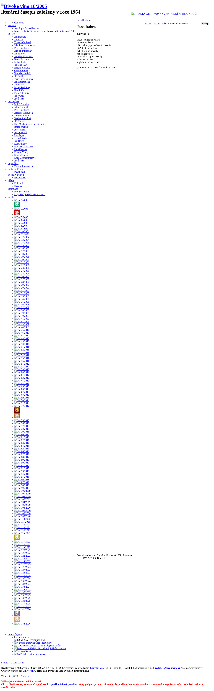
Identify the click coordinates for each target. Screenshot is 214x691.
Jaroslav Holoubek (23, 56)
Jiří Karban (19, 121)
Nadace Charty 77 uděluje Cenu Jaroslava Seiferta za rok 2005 (45, 31)
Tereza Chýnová (22, 115)
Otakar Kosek (21, 70)
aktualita (12, 25)
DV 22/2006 (89, 558)
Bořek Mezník (21, 126)
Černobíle (19, 22)
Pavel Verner (20, 149)
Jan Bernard (20, 36)
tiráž (164, 23)
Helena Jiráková (22, 67)
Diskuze (18, 186)
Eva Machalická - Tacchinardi (29, 124)
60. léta (11, 34)
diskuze (148, 23)
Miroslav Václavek (23, 146)
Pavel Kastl (20, 172)
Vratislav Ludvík (22, 73)
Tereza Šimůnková (23, 166)
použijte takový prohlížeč (64, 684)
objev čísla (13, 163)
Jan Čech (18, 39)
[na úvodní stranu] (24, 6)
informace (13, 188)
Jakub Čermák (21, 107)
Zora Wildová (21, 155)
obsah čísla (13, 101)
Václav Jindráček (22, 118)
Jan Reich (19, 84)
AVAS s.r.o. (27, 676)
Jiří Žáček (19, 98)
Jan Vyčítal (19, 96)
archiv (157, 23)
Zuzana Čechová (22, 42)
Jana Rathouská (22, 81)
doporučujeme (15, 634)
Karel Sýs (19, 90)
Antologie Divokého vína (26, 28)
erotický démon (15, 169)
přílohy (11, 180)
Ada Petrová (20, 132)
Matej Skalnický (22, 87)
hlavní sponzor (21, 637)
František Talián (22, 93)
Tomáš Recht (20, 138)
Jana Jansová (20, 65)
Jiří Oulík (18, 76)
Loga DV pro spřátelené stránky (30, 194)
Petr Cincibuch (21, 48)
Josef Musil (20, 129)
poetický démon (16, 174)
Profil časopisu (21, 191)
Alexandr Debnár (22, 50)
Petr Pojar (19, 135)
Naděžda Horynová (24, 59)
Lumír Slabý (20, 143)
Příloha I (18, 183)
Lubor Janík (20, 62)
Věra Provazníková (23, 79)
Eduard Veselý (21, 152)
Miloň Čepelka (21, 104)
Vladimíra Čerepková (25, 45)
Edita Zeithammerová (25, 157)
